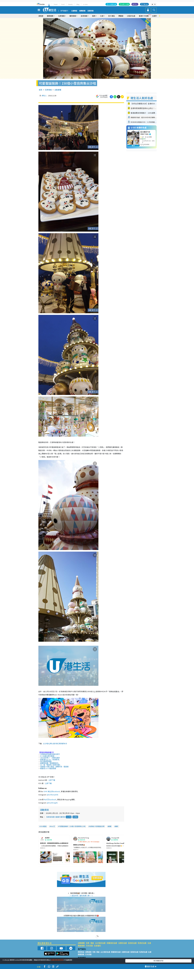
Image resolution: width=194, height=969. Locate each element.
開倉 (92, 943)
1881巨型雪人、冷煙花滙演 (50, 758)
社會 (149, 943)
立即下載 (51, 780)
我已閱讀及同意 (158, 961)
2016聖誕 (43, 826)
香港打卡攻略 (144, 16)
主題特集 (155, 16)
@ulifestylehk (52, 794)
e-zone (85, 4)
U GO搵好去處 (112, 4)
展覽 (109, 826)
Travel (55, 4)
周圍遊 (120, 16)
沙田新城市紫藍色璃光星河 (50, 754)
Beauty (70, 4)
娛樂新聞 (82, 11)
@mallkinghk (52, 803)
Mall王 (52, 826)
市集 (87, 943)
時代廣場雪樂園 (46, 761)
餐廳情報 (81, 945)
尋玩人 (44, 95)
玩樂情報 (48, 89)
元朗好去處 (122, 943)
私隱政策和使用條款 (57, 960)
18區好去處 (131, 16)
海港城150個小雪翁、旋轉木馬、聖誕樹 (54, 767)
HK (49, 4)
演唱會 (40, 16)
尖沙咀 (68, 817)
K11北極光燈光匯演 (47, 756)
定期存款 (91, 11)
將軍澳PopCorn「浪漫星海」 (50, 759)
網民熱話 (81, 952)
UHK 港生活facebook (52, 791)
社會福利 (97, 945)
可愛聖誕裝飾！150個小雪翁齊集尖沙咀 (72, 826)
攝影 (116, 826)
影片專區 (111, 16)
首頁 (40, 89)
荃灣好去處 (132, 943)
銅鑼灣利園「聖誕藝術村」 (50, 763)
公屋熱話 (74, 11)
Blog (78, 4)
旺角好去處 (142, 943)
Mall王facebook (50, 799)
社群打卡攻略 (125, 4)
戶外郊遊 (89, 945)
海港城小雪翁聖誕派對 (96, 826)
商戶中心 (134, 4)
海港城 (75, 817)
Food (62, 4)
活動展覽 (57, 89)
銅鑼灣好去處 (112, 943)
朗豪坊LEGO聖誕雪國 (48, 768)
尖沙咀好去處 (100, 943)
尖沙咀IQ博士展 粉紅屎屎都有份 (55, 743)
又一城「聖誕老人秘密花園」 (50, 765)
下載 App (145, 4)
